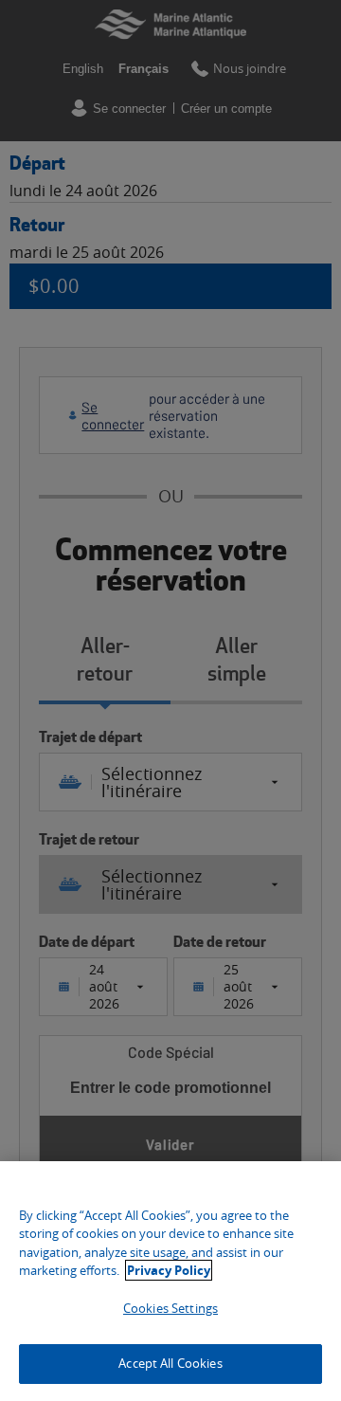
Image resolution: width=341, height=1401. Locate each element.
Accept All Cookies (170, 1363)
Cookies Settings (170, 1308)
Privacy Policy (168, 1270)
